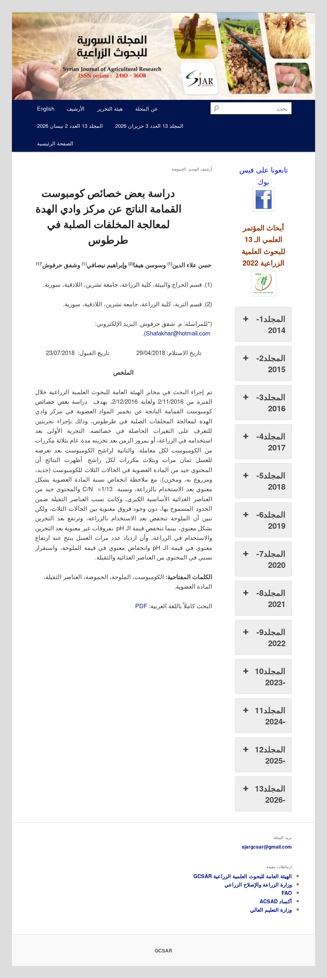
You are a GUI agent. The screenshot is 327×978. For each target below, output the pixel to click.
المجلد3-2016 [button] (271, 402)
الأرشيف (76, 108)
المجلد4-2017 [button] (271, 441)
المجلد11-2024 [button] (270, 715)
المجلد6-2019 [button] (271, 519)
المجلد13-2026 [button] (270, 793)
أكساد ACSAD (276, 901)
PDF (141, 605)
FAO (287, 893)
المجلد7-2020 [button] (271, 559)
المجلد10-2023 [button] (270, 676)
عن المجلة (146, 108)
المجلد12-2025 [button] (270, 754)
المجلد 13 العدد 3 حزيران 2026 (149, 125)
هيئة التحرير (110, 108)
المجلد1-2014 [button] (271, 324)
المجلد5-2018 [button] (271, 480)
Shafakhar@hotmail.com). (176, 333)
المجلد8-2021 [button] (271, 598)
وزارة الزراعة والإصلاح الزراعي (258, 884)
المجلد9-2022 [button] (271, 637)
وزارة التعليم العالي (271, 909)
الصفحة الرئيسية (55, 143)
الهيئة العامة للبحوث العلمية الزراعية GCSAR (242, 876)
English (45, 108)
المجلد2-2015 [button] (271, 363)
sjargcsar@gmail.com (267, 846)
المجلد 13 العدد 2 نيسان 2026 (70, 125)
